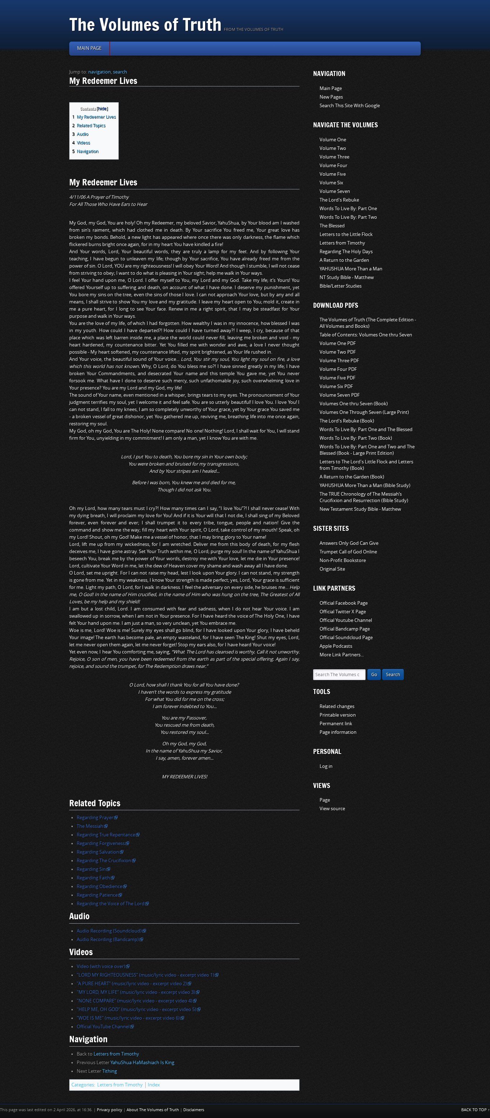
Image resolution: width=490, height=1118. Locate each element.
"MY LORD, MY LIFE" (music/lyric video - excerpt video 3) (136, 992)
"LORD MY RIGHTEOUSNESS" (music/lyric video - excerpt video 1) (145, 975)
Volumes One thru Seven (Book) (354, 403)
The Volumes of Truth (145, 24)
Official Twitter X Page (343, 611)
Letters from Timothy (116, 1054)
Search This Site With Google (350, 105)
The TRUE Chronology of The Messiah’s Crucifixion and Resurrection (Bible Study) (364, 497)
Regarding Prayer (95, 817)
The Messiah (90, 826)
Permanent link (336, 723)
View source (332, 808)
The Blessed (332, 225)
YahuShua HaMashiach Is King (142, 1062)
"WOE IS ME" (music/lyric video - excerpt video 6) (128, 1018)
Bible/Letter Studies (341, 286)
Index (154, 1085)
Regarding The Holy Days (346, 251)
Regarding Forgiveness (101, 843)
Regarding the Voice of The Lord (111, 903)
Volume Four (333, 165)
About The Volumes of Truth (153, 1110)
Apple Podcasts (336, 646)
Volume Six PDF (336, 386)
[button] (74, 107)
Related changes (337, 706)
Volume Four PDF (338, 369)
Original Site (332, 569)
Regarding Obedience (99, 886)
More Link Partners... (342, 654)
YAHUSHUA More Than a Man (351, 269)
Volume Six (331, 182)
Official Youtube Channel (346, 620)
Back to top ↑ (475, 1110)
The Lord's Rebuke (339, 200)
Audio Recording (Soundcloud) (109, 931)
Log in (326, 766)
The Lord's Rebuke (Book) (347, 421)
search (120, 72)
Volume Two (333, 148)
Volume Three (334, 157)
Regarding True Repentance (106, 835)
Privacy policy (109, 1110)
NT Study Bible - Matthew (347, 277)
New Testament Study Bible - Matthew (360, 509)
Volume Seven (335, 191)
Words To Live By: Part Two (348, 217)
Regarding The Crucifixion (104, 860)
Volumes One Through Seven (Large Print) (364, 412)
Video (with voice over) (101, 966)
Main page (89, 48)
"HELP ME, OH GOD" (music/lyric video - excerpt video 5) (136, 1009)
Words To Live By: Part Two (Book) (356, 438)
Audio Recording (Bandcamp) (108, 939)
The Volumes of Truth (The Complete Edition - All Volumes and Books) (368, 323)
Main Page (331, 88)
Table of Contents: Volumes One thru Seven (366, 335)
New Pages (331, 97)
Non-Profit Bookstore (343, 560)
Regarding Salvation (98, 852)
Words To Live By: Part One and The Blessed (366, 429)
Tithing (109, 1071)
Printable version (338, 715)
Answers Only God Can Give (349, 543)
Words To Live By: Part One (348, 208)
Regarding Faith (93, 878)
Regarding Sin (91, 869)
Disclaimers (193, 1110)
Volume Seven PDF (340, 395)
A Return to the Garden (344, 260)
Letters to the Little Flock (346, 234)
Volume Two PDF (338, 352)
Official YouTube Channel (103, 1026)
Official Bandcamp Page (345, 629)
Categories (82, 1085)
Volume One (333, 139)
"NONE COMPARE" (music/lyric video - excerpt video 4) (134, 1001)
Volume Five (333, 174)
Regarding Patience (97, 895)
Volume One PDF (338, 343)
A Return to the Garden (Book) (352, 477)
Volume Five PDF (337, 378)
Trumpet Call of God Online (348, 552)
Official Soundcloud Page (346, 637)
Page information (338, 732)
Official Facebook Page (344, 603)
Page (325, 800)
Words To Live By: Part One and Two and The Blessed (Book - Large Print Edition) (367, 450)
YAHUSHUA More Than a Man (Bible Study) (365, 485)
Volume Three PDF (339, 360)
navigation (99, 72)
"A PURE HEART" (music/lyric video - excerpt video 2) (132, 983)
